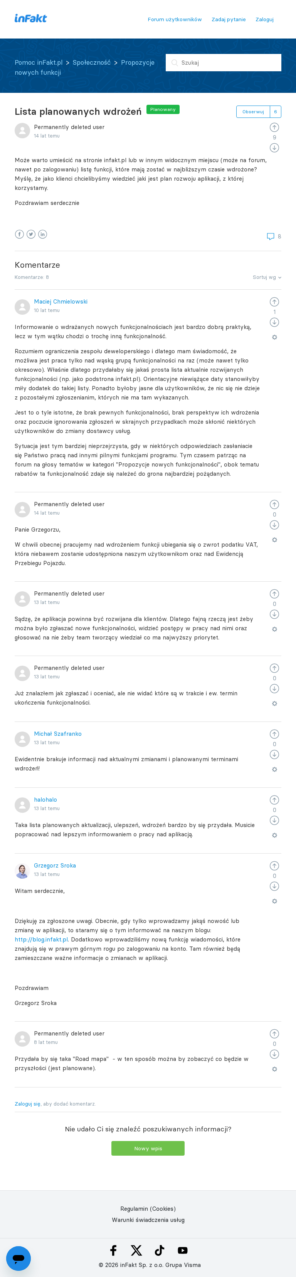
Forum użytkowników (175, 19)
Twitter (31, 234)
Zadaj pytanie (229, 19)
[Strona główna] (31, 20)
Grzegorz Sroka (55, 865)
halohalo (45, 799)
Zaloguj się (27, 1104)
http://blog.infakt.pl (41, 939)
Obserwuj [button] (253, 111)
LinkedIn (42, 234)
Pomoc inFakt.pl (38, 62)
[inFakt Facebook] (113, 1250)
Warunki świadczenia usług (148, 1219)
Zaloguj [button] (265, 19)
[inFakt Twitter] (136, 1250)
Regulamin (134, 1208)
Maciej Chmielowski (60, 301)
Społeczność (92, 62)
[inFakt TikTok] (159, 1250)
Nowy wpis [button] (148, 1148)
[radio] (274, 127)
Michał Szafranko (58, 733)
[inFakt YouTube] (182, 1250)
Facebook (19, 234)
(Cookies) (163, 1208)
